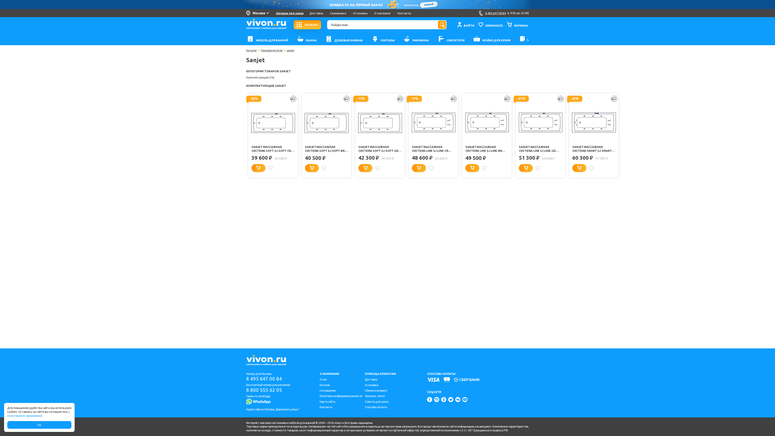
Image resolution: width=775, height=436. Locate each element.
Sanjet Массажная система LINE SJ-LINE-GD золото (537, 149)
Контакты (404, 13)
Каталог (251, 50)
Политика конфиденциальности (341, 396)
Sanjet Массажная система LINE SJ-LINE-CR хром (430, 149)
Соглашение (328, 390)
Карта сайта (327, 401)
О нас (323, 379)
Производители (272, 50)
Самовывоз (338, 13)
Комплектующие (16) (260, 77)
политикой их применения (24, 415)
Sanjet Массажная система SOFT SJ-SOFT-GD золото (378, 149)
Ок (39, 425)
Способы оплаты (376, 407)
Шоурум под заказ (290, 13)
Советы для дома (377, 401)
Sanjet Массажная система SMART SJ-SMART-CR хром (592, 149)
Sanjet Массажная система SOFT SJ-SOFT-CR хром (271, 149)
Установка (360, 13)
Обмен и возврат (376, 390)
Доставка (316, 13)
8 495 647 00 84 (264, 379)
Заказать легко (375, 396)
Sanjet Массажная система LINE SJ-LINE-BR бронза (483, 149)
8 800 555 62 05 (264, 390)
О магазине (382, 13)
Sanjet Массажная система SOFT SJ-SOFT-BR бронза (325, 149)
